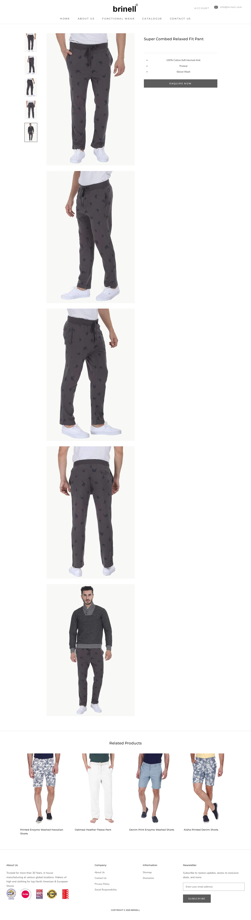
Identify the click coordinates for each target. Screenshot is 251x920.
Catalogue (152, 18)
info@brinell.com (231, 7)
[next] (239, 792)
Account (201, 8)
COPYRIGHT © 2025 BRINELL (125, 910)
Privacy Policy (102, 884)
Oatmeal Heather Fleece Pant (93, 829)
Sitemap (147, 872)
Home (65, 18)
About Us (86, 18)
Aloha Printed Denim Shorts (201, 829)
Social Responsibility (106, 889)
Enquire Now (180, 83)
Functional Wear (118, 18)
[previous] (11, 792)
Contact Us (180, 18)
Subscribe (196, 898)
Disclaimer (148, 878)
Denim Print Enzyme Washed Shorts (151, 829)
